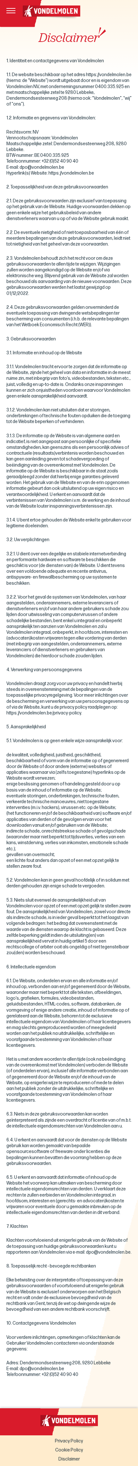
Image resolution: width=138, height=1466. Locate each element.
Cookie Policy (69, 1450)
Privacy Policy (69, 1441)
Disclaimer (69, 1459)
